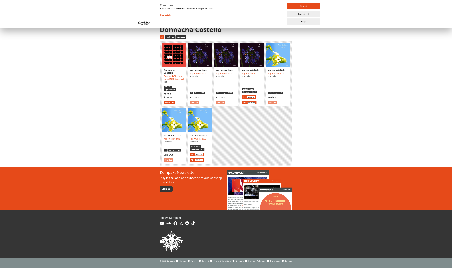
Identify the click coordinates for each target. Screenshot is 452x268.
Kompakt (194, 76)
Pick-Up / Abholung (257, 261)
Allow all (303, 6)
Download (181, 37)
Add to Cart (169, 102)
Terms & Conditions (222, 261)
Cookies (288, 261)
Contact (182, 261)
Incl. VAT (169, 97)
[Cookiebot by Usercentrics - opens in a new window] (144, 23)
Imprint (205, 261)
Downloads (275, 261)
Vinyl (168, 37)
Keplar (166, 82)
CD (173, 37)
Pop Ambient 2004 (198, 73)
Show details (165, 15)
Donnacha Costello (169, 71)
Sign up (166, 188)
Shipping (240, 261)
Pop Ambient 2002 (276, 73)
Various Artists (198, 70)
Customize (302, 14)
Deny (303, 22)
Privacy (194, 261)
